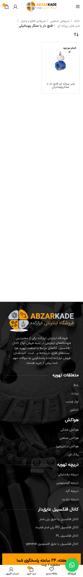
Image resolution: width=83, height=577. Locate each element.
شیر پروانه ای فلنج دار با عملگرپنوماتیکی (61, 85)
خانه (76, 21)
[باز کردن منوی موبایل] (78, 6)
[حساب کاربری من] (15, 6)
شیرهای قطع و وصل (33, 21)
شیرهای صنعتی (59, 21)
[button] (72, 565)
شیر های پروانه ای (68, 26)
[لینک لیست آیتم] (41, 385)
